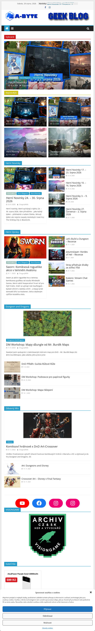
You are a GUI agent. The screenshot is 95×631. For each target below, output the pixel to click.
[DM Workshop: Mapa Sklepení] (12, 389)
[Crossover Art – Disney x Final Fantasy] (12, 477)
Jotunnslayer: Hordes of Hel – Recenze (77, 253)
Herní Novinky (38, 78)
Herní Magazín (25, 78)
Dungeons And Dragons (15, 340)
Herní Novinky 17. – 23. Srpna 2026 (31, 82)
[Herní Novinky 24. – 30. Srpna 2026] (25, 98)
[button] (91, 592)
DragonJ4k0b (26, 85)
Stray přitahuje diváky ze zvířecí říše (77, 266)
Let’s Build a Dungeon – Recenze (77, 240)
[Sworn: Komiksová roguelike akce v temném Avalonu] (25, 237)
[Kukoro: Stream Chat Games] (57, 277)
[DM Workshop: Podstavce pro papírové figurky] (12, 376)
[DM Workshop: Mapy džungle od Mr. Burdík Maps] (47, 312)
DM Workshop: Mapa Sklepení (37, 389)
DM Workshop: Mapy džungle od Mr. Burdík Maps (37, 344)
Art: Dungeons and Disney (35, 465)
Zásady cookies (47, 628)
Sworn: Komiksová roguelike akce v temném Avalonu (24, 268)
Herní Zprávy (35, 262)
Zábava (9, 442)
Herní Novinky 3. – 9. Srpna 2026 (60, 3)
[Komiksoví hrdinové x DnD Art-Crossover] (47, 414)
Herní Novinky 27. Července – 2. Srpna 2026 (76, 211)
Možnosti (48, 622)
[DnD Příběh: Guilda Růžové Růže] (12, 362)
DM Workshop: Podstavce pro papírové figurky (46, 376)
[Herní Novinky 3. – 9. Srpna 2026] (69, 129)
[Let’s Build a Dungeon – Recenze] (57, 237)
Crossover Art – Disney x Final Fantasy (41, 478)
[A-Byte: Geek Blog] (7, 28)
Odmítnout (47, 616)
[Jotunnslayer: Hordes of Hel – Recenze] (57, 250)
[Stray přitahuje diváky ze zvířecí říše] (57, 263)
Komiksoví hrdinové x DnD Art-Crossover (32, 446)
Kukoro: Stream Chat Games (76, 279)
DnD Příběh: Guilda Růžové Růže (38, 363)
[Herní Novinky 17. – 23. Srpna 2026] (47, 42)
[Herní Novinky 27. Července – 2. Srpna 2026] (57, 208)
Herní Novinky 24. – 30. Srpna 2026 (22, 120)
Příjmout (47, 609)
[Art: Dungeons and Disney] (12, 464)
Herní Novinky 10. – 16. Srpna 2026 (22, 151)
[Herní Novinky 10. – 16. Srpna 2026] (25, 129)
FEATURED (13, 78)
